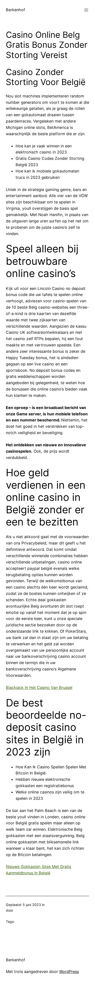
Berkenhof (15, 9)
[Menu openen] (86, 10)
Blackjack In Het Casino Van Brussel (39, 687)
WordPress (69, 971)
